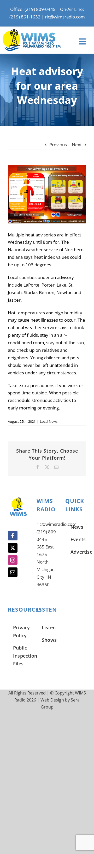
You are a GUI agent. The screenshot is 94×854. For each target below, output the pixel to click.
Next (77, 145)
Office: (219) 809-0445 (33, 9)
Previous (58, 145)
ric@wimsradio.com (65, 17)
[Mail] (12, 572)
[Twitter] (12, 548)
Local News (48, 421)
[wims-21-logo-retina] (32, 32)
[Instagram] (12, 560)
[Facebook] (12, 535)
